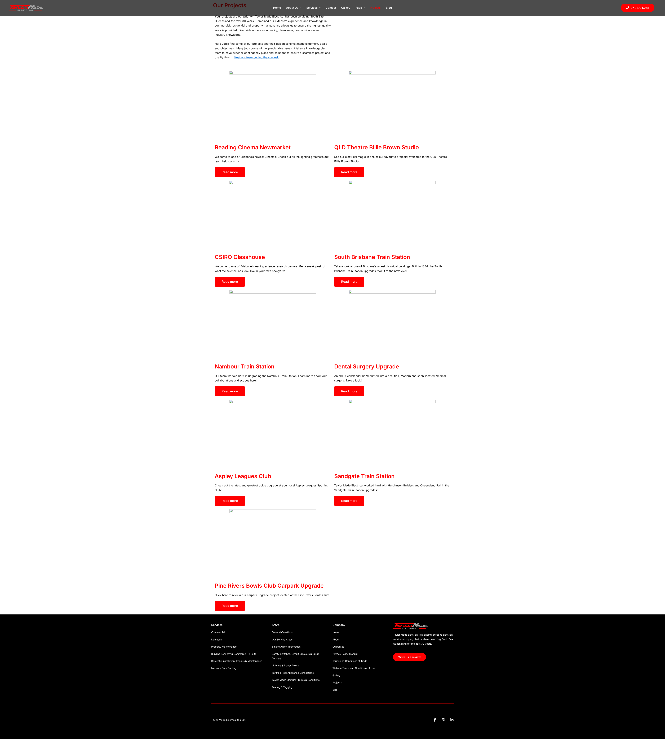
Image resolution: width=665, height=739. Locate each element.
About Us (292, 7)
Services (312, 7)
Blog (389, 7)
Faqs (359, 7)
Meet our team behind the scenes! (256, 57)
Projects (375, 7)
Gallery (345, 7)
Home (277, 7)
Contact (331, 7)
